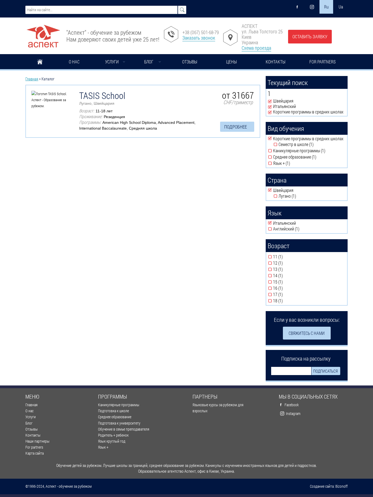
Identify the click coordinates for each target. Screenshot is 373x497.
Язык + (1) (294, 163)
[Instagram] (312, 7)
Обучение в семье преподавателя (123, 429)
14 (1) (287, 276)
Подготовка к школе (113, 410)
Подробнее (235, 127)
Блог (148, 62)
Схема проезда (256, 48)
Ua (341, 7)
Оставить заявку (309, 36)
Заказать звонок (198, 37)
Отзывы (189, 62)
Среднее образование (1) (307, 157)
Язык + (103, 447)
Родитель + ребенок (113, 435)
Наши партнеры (37, 441)
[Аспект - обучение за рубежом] (43, 34)
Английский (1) (302, 229)
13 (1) (287, 269)
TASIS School (102, 95)
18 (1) (287, 301)
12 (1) (287, 263)
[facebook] (297, 7)
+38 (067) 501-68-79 (200, 32)
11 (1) (287, 257)
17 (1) (287, 294)
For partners (322, 62)
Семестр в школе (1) (312, 144)
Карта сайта (34, 453)
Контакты (275, 62)
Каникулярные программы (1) (309, 151)
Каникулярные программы (118, 404)
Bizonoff (341, 486)
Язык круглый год (111, 441)
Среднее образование (114, 416)
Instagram (293, 413)
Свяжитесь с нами (307, 333)
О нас (74, 62)
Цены (231, 62)
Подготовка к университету (119, 423)
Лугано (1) (300, 196)
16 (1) (287, 288)
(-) (270, 101)
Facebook (292, 404)
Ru (326, 7)
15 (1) (287, 282)
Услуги (112, 62)
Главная (39, 62)
